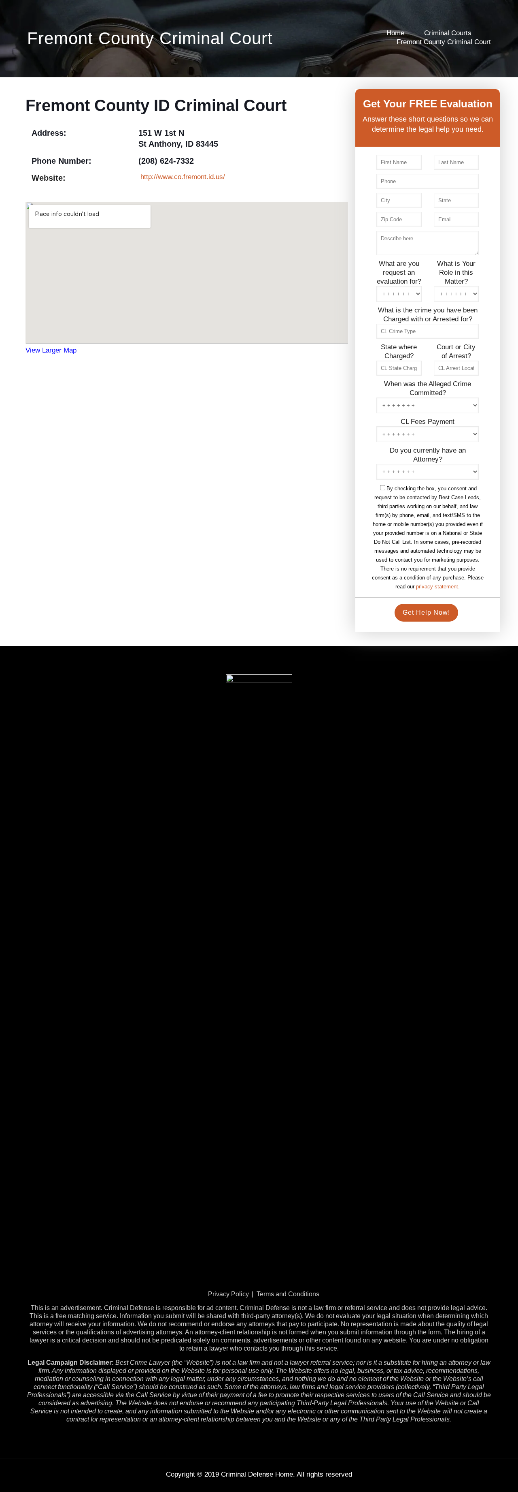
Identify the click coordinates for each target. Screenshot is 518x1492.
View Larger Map (50, 350)
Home (395, 33)
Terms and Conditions (288, 1294)
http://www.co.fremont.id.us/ (182, 177)
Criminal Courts (447, 33)
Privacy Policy (228, 1294)
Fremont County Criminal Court (444, 42)
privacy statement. (438, 587)
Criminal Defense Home (257, 1474)
